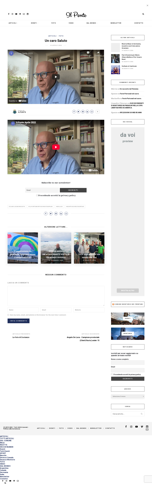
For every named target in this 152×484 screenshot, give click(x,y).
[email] (24, 14)
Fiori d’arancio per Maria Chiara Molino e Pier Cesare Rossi (132, 57)
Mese (2, 443)
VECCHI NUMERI (6, 447)
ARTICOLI (12, 23)
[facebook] (9, 14)
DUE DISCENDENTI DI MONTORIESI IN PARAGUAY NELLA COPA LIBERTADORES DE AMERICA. (127, 105)
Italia (2, 474)
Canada (3, 470)
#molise (59, 206)
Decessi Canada (6, 457)
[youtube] (16, 14)
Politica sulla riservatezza (11, 429)
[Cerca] (143, 14)
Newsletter (116, 23)
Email (113, 367)
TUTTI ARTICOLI (7, 438)
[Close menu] (148, 5)
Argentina (4, 468)
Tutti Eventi (5, 451)
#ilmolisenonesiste (17, 206)
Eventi (34, 23)
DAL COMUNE (5, 441)
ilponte (22, 112)
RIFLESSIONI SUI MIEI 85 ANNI (131, 112)
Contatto (138, 23)
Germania (4, 472)
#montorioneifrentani (75, 206)
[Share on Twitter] (78, 111)
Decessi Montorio (7, 460)
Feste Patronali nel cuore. (129, 94)
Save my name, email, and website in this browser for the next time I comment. (38, 315)
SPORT (3, 453)
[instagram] (12, 14)
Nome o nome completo (120, 359)
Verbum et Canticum (129, 66)
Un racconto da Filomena (129, 89)
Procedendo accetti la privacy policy (57, 195)
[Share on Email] (92, 111)
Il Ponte (76, 15)
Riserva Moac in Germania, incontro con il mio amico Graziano (131, 46)
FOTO (53, 23)
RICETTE (3, 445)
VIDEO (71, 23)
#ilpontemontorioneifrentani (40, 206)
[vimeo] (20, 14)
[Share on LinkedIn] (87, 111)
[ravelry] (27, 14)
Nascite (3, 455)
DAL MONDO (91, 23)
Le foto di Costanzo (21, 337)
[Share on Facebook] (74, 111)
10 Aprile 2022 (56, 45)
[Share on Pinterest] (83, 111)
